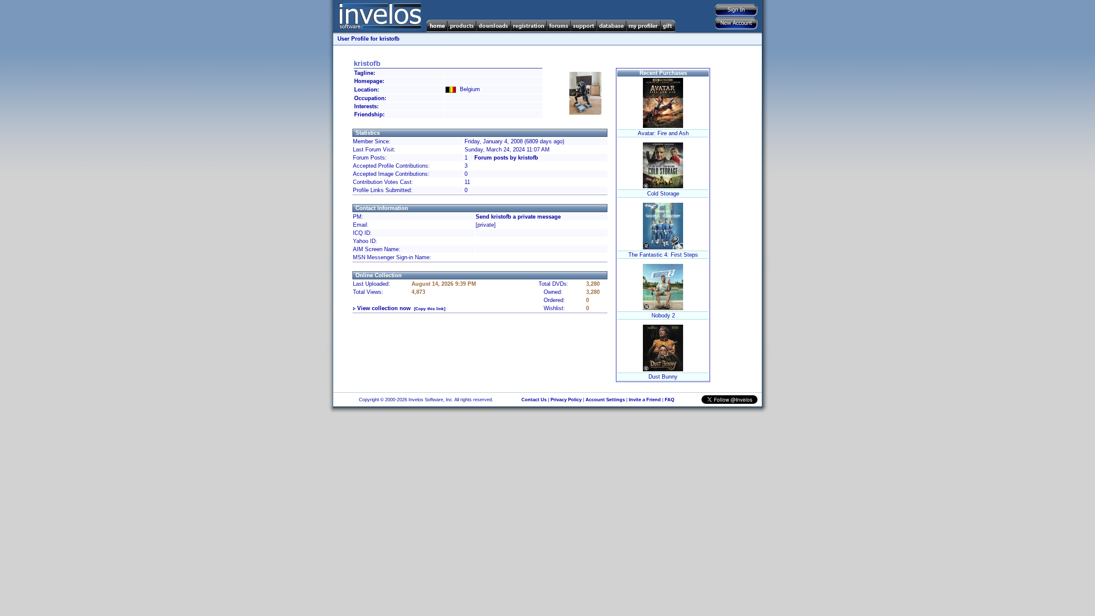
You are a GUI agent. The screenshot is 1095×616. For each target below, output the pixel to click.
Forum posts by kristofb (506, 157)
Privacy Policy (566, 399)
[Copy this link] (429, 308)
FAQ (670, 399)
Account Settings (605, 399)
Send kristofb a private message (518, 216)
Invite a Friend (645, 399)
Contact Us (534, 399)
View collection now (384, 308)
